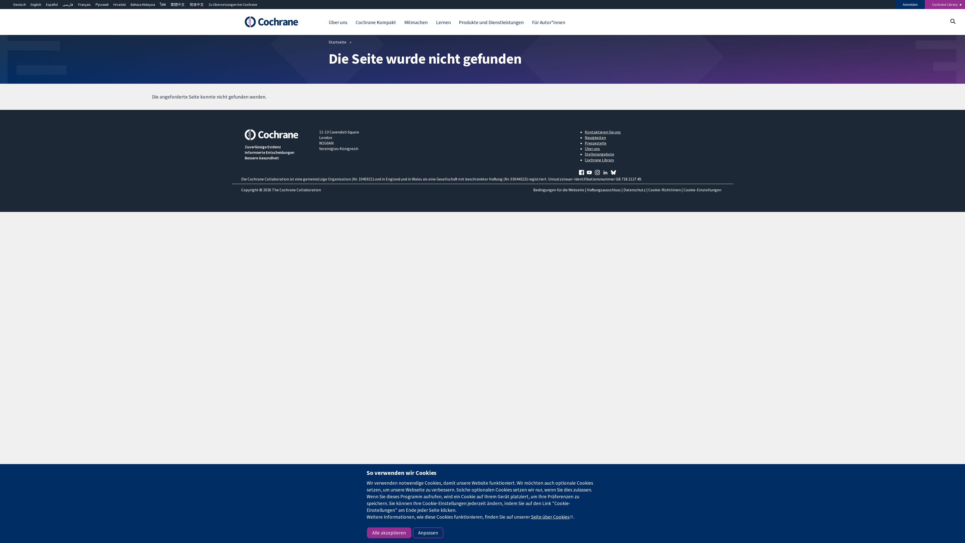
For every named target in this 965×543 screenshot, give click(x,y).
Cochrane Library (945, 4)
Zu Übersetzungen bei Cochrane (233, 4)
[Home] (278, 21)
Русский (102, 4)
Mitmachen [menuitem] (416, 22)
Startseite (337, 41)
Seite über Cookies (550, 517)
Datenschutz (634, 189)
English (36, 4)
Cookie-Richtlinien (664, 189)
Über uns (592, 148)
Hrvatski (119, 4)
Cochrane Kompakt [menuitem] (376, 22)
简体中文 (197, 4)
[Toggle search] (952, 21)
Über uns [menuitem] (338, 22)
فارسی (68, 4)
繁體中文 (178, 4)
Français (84, 4)
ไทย (163, 4)
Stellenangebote (599, 154)
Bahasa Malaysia (143, 4)
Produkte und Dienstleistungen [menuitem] (491, 22)
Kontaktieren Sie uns (603, 131)
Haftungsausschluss (604, 189)
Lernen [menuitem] (443, 22)
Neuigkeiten (595, 137)
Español (52, 4)
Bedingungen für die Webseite (558, 189)
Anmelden (910, 4)
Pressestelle (595, 143)
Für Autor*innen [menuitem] (548, 22)
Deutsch (19, 4)
